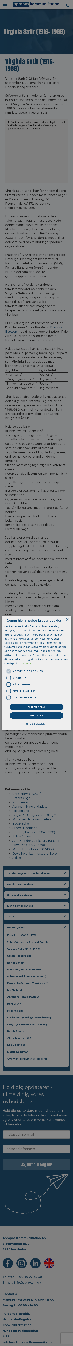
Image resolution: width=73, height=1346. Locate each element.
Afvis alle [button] (36, 715)
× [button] (67, 619)
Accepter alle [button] (36, 706)
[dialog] (36, 673)
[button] (36, 724)
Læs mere (26, 663)
